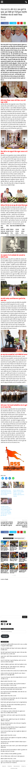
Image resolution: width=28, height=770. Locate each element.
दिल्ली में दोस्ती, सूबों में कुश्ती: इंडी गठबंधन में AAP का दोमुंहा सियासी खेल (14, 702)
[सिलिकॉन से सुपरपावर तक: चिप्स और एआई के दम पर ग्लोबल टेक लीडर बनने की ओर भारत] (5, 555)
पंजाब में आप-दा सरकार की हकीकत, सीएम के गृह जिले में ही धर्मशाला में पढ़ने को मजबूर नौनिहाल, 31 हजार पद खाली (13, 684)
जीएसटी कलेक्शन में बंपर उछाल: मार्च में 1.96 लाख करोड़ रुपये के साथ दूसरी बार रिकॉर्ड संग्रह (21, 524)
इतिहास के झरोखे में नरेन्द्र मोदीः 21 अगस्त (8, 758)
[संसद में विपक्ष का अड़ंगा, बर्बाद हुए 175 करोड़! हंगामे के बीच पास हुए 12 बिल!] (14, 555)
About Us (4, 766)
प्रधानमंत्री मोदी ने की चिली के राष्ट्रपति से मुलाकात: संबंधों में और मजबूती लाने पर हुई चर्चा (7, 523)
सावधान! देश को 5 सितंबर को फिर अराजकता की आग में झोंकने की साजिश (14, 670)
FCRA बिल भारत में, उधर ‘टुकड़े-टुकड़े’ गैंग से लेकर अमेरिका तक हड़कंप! (22, 571)
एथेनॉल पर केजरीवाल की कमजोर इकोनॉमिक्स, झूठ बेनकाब (11, 753)
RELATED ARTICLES (8, 538)
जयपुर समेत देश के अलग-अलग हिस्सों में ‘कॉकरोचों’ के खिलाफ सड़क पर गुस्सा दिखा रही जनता (13, 742)
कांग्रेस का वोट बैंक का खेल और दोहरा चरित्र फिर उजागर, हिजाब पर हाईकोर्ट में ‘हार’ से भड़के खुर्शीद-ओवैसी (13, 674)
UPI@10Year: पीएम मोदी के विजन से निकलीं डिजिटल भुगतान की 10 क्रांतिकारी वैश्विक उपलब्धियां (13, 705)
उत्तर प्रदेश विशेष (3, 568)
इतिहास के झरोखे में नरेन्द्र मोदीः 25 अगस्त (8, 708)
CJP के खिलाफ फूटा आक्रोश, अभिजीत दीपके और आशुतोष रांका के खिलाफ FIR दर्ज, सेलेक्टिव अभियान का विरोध (13, 712)
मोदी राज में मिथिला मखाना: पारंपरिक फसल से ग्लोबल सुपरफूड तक (23, 548)
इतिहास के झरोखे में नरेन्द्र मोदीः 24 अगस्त (8, 735)
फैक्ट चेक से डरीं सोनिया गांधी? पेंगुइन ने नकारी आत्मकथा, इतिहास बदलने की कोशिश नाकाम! (14, 649)
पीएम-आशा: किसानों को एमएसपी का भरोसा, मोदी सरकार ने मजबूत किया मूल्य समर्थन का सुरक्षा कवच (5, 549)
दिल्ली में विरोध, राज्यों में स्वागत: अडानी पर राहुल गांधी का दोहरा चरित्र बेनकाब (13, 716)
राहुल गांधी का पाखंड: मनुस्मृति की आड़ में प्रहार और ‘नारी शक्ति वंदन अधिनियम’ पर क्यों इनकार (13, 720)
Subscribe (4, 636)
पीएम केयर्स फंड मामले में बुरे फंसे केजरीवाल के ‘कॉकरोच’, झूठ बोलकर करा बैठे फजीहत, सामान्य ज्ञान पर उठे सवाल (14, 750)
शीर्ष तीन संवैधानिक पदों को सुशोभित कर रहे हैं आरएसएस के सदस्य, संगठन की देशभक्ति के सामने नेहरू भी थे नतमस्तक (18, 493)
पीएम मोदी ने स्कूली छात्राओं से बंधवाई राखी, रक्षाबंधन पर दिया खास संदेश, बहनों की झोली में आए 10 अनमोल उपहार (14, 653)
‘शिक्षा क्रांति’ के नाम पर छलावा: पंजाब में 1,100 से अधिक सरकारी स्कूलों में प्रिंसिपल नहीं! (13, 549)
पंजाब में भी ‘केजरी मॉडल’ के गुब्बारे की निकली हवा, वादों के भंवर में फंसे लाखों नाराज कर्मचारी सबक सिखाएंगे (13, 661)
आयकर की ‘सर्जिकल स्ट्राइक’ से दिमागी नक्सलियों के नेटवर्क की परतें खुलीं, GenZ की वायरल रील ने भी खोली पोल (13, 762)
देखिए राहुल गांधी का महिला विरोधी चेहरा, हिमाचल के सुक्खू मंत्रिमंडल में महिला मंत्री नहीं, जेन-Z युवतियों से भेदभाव (13, 728)
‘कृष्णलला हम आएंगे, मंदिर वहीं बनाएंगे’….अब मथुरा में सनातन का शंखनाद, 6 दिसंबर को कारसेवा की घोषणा (5, 571)
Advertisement (17, 766)
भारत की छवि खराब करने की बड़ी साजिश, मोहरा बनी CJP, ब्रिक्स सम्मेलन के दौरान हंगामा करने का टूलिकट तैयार (14, 699)
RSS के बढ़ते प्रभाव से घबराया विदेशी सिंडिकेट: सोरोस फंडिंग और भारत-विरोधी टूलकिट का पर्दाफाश (14, 692)
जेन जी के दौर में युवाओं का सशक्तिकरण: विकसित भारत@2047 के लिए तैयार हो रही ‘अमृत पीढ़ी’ (23, 560)
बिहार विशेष (20, 546)
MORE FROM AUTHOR (19, 538)
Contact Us (23, 766)
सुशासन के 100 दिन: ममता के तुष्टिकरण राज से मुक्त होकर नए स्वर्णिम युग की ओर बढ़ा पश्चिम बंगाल (14, 738)
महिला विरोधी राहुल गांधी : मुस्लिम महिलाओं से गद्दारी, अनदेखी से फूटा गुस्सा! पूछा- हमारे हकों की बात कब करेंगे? (13, 667)
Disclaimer (10, 766)
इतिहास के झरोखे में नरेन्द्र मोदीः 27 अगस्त (8, 681)
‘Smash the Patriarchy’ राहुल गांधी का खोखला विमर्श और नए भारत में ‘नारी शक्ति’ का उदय (14, 678)
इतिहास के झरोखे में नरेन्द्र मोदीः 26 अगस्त (8, 695)
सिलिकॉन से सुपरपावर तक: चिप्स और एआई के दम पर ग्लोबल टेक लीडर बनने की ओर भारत (4, 560)
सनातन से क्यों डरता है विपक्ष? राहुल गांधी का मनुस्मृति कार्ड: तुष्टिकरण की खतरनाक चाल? (13, 732)
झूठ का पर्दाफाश (12, 568)
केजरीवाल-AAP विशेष (13, 546)
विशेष (1, 6)
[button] (25, 2)
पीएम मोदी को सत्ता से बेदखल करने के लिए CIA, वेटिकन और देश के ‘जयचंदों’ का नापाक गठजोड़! (14, 571)
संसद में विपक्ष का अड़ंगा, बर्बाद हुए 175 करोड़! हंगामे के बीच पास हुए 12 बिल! (13, 559)
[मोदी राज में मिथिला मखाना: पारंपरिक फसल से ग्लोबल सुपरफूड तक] (23, 544)
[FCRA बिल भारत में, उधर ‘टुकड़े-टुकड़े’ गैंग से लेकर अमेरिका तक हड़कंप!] (23, 566)
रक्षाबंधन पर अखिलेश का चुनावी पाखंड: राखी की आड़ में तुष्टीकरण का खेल (14, 664)
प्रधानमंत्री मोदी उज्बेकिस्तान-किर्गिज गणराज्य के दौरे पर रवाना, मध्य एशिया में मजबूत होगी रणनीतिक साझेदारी (14, 645)
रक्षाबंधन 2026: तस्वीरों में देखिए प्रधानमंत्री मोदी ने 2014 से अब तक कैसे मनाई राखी (14, 657)
